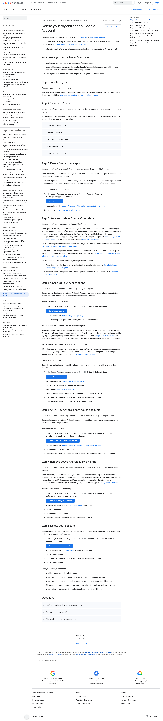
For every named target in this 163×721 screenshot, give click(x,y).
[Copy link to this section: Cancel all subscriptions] (63, 360)
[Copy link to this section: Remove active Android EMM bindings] (74, 489)
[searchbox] (15, 18)
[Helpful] (116, 20)
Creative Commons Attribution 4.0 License (97, 652)
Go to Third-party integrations (60, 501)
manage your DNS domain (104, 336)
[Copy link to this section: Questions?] (57, 598)
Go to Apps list (54, 201)
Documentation (36, 3)
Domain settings (68, 550)
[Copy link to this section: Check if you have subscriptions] (70, 302)
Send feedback (113, 26)
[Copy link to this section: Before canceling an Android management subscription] (89, 344)
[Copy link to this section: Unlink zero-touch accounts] (66, 429)
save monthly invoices (89, 95)
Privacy (41, 716)
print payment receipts (68, 95)
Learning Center (38, 703)
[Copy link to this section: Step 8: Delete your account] (77, 526)
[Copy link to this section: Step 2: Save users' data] (72, 103)
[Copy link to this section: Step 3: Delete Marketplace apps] (83, 163)
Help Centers (36, 696)
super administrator (74, 505)
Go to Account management (59, 546)
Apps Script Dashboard (84, 700)
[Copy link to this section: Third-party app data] (65, 146)
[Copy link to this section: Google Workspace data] (68, 125)
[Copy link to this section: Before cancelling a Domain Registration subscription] (87, 326)
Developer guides (38, 700)
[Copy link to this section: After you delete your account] (68, 568)
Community (51, 3)
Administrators (10, 9)
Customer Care (125, 703)
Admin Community (126, 696)
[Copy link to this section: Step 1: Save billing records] (75, 82)
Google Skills (36, 707)
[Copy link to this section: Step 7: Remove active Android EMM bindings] (98, 462)
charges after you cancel (64, 389)
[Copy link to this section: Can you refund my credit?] (69, 612)
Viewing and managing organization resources (59, 246)
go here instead (82, 37)
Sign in (157, 3)
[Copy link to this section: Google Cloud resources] (68, 153)
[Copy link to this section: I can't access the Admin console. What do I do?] (86, 605)
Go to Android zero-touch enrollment (63, 441)
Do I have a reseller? (97, 37)
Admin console (136, 10)
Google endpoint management (83, 354)
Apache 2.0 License (55, 654)
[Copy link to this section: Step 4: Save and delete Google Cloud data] (96, 218)
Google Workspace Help (49, 20)
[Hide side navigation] (27, 717)
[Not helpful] (119, 20)
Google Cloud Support (90, 239)
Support (63, 3)
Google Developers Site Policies (85, 654)
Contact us (153, 10)
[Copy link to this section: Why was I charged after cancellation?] (78, 619)
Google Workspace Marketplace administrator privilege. (83, 206)
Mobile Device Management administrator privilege (81, 445)
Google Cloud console (83, 703)
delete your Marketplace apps (68, 210)
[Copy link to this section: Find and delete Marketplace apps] (71, 189)
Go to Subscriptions (56, 311)
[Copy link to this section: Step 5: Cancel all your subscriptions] (87, 283)
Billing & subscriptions (32, 9)
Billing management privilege (73, 316)
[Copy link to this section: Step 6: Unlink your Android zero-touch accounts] (102, 410)
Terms (34, 716)
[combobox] (124, 3)
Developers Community (128, 700)
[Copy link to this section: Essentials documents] (65, 132)
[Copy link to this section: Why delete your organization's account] (92, 57)
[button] (14, 270)
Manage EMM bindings (109, 483)
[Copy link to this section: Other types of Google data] (70, 139)
